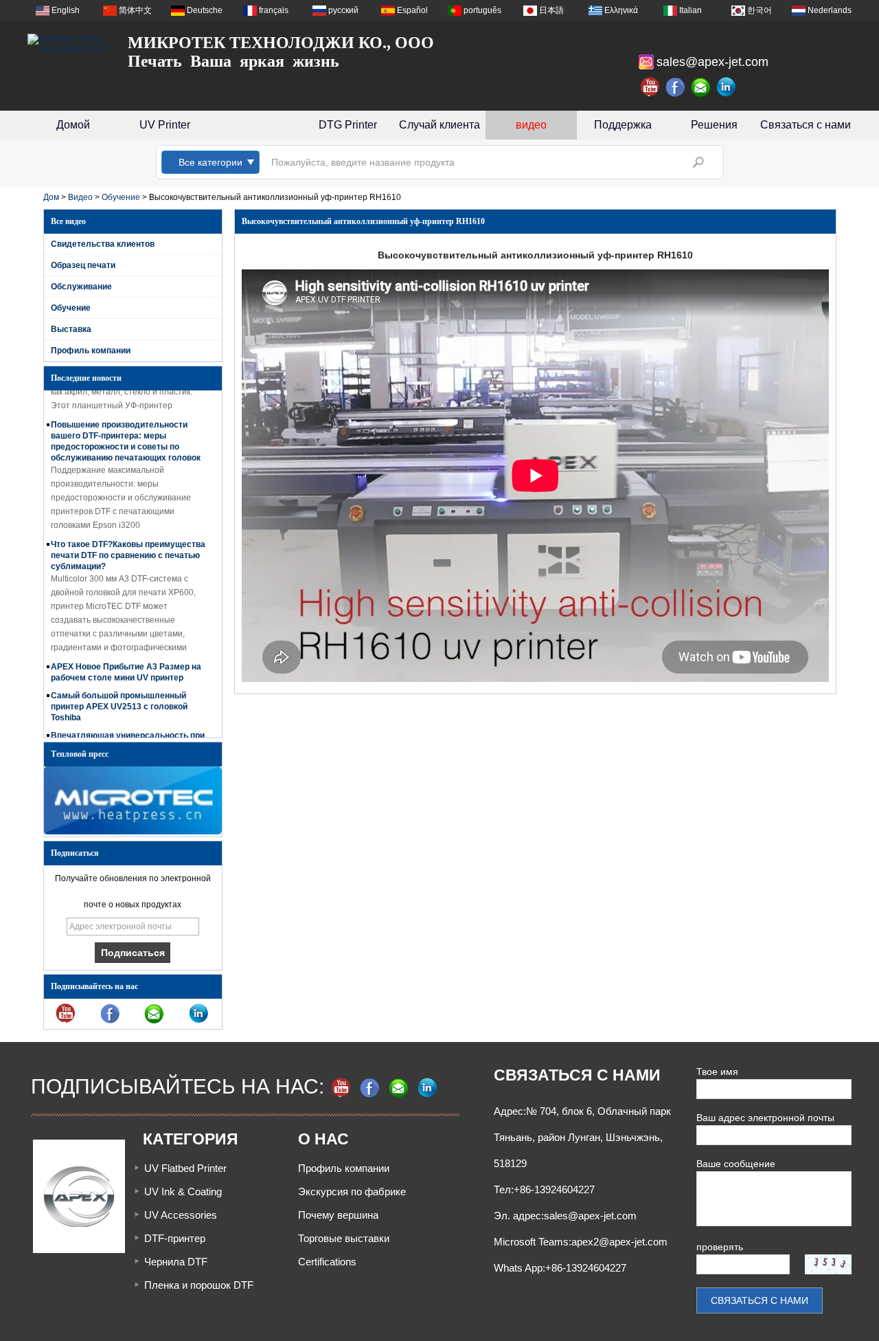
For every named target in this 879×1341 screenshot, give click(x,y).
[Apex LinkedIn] (727, 87)
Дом (51, 197)
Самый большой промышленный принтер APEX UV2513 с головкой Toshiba (119, 697)
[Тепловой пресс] (133, 831)
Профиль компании (90, 350)
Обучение (121, 197)
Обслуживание (81, 286)
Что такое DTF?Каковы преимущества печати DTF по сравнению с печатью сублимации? (128, 546)
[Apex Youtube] (650, 87)
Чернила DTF (175, 1261)
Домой (73, 125)
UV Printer (164, 125)
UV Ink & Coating (183, 1191)
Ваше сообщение (735, 1163)
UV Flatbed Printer (185, 1168)
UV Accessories (180, 1215)
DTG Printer (348, 125)
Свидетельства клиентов (103, 244)
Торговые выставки (343, 1238)
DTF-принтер (174, 1238)
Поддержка (623, 125)
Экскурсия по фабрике (352, 1191)
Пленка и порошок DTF (198, 1285)
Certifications (327, 1261)
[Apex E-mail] (701, 87)
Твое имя (717, 1071)
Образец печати (83, 265)
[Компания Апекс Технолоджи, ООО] (68, 43)
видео (531, 125)
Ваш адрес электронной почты (765, 1117)
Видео (80, 197)
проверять (719, 1246)
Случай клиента (439, 125)
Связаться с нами (805, 125)
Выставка (71, 329)
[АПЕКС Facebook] (676, 87)
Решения (714, 125)
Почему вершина (338, 1215)
